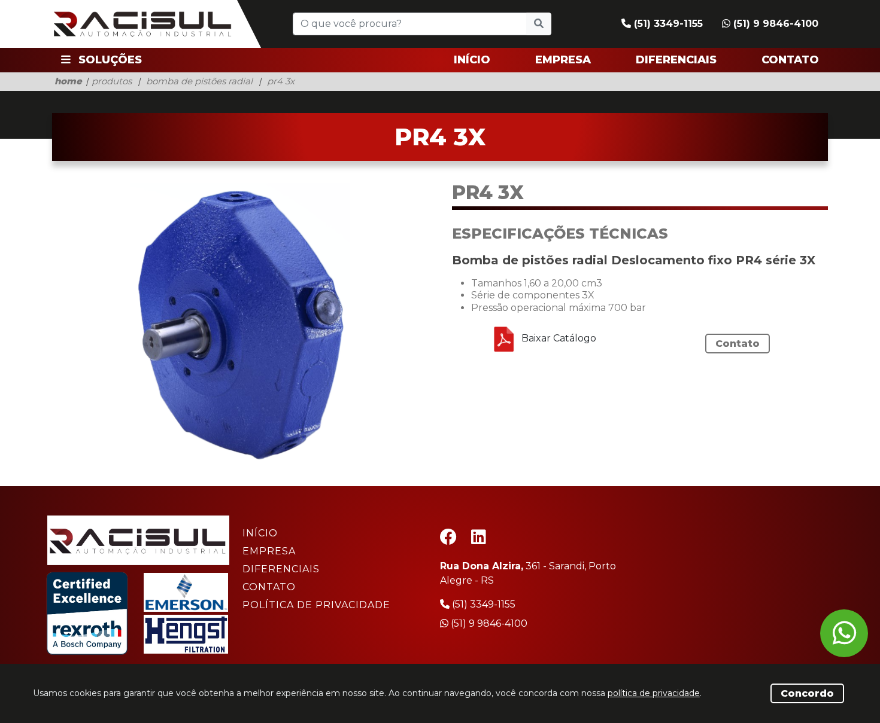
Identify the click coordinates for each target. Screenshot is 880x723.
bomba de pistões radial (199, 81)
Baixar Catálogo (557, 338)
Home (68, 81)
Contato (737, 343)
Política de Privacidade (316, 605)
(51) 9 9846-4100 (774, 23)
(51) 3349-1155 (667, 23)
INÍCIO (472, 59)
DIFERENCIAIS (676, 59)
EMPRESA (563, 59)
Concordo (807, 693)
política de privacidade (654, 693)
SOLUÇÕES (108, 59)
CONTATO (790, 59)
